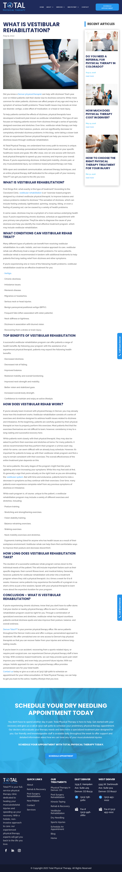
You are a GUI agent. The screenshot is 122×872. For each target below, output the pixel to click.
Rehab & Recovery (36, 789)
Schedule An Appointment (57, 828)
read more (90, 76)
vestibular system (15, 477)
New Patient (72, 7)
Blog (53, 833)
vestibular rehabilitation (30, 193)
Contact (85, 7)
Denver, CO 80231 (84, 791)
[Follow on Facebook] (6, 850)
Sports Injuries (58, 822)
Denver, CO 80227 (108, 791)
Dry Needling (57, 817)
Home (42, 7)
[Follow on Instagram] (19, 850)
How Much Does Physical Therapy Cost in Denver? (99, 114)
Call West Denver (119, 606)
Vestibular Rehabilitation (58, 811)
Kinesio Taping (58, 801)
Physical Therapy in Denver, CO (60, 788)
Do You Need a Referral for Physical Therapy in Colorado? (100, 61)
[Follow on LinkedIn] (12, 850)
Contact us (8, 671)
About (48, 7)
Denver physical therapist (30, 94)
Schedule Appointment (107, 7)
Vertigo (7, 273)
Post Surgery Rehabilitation (34, 795)
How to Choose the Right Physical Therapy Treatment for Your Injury (100, 163)
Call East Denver (119, 344)
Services (59, 7)
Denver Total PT (10, 629)
